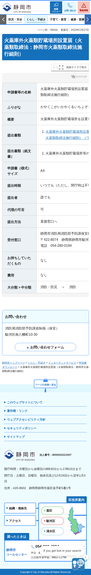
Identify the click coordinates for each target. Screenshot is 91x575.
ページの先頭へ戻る (45, 384)
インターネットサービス (62, 362)
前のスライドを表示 (3, 19)
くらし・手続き (37, 362)
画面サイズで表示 (76, 67)
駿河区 (50, 521)
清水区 (50, 531)
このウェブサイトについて (25, 402)
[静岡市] (17, 8)
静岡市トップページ (13, 362)
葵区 (49, 510)
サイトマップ (16, 436)
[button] (56, 7)
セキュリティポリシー (22, 428)
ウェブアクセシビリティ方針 (26, 419)
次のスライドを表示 (88, 19)
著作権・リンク (17, 410)
